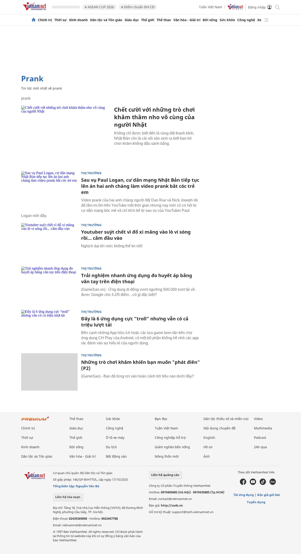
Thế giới (147, 20)
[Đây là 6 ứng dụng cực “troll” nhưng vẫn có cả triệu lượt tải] (49, 328)
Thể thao (164, 20)
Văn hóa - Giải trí (186, 20)
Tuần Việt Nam (210, 7)
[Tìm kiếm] (277, 7)
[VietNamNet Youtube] (253, 484)
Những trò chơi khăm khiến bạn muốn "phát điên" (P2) (140, 365)
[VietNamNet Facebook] (243, 484)
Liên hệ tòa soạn (67, 497)
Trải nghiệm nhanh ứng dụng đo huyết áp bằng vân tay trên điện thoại (136, 278)
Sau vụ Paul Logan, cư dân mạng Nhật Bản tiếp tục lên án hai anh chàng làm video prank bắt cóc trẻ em (140, 186)
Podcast (260, 437)
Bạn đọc (161, 418)
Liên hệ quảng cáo (165, 475)
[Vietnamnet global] (235, 8)
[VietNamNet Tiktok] (263, 484)
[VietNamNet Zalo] (272, 484)
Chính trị (45, 20)
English (209, 437)
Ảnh (206, 456)
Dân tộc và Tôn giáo (106, 20)
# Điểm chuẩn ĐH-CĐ (137, 7)
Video (258, 418)
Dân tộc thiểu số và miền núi (226, 418)
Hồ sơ (207, 447)
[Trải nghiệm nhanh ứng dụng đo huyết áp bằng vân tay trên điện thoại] (49, 285)
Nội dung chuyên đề (219, 428)
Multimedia (263, 428)
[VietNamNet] (34, 20)
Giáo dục (132, 20)
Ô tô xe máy (115, 437)
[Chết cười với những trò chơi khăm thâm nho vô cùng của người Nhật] (66, 135)
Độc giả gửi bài (268, 495)
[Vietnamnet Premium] (35, 421)
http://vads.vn (172, 505)
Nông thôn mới (167, 456)
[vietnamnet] (35, 11)
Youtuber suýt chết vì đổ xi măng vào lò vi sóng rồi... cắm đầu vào (136, 235)
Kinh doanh (78, 20)
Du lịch (111, 447)
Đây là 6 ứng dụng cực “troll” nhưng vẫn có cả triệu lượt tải (134, 321)
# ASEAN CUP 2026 (99, 7)
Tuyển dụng (256, 502)
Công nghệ (246, 20)
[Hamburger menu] (266, 20)
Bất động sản (116, 456)
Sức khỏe (227, 20)
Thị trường (91, 173)
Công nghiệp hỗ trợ (170, 437)
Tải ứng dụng (244, 495)
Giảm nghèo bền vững (172, 447)
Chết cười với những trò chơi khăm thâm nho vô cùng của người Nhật (154, 117)
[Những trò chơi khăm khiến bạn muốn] (49, 372)
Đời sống (210, 20)
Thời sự (60, 20)
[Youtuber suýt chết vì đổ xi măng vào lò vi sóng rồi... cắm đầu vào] (49, 242)
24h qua (260, 447)
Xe (259, 20)
